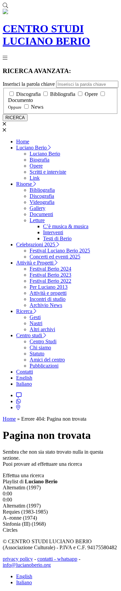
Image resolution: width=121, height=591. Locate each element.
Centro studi (29, 335)
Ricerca (25, 311)
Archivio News (46, 305)
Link (35, 178)
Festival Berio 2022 (50, 281)
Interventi (53, 232)
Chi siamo (40, 347)
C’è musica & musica (65, 226)
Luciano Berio (32, 147)
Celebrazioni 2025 (36, 244)
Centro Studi (43, 341)
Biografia (39, 160)
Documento (20, 100)
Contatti (24, 372)
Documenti (41, 214)
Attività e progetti (48, 293)
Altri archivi (42, 329)
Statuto (37, 353)
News (37, 107)
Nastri (36, 323)
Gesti (35, 317)
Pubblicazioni (44, 366)
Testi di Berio (57, 238)
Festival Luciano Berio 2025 (60, 250)
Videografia (42, 202)
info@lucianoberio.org (27, 565)
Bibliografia (62, 94)
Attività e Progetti (35, 263)
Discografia (28, 94)
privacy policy (18, 559)
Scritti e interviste (48, 172)
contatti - (47, 559)
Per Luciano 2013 (49, 287)
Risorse (24, 184)
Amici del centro (47, 359)
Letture (37, 220)
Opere (91, 94)
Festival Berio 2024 (50, 269)
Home (22, 141)
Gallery (37, 208)
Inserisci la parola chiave (29, 84)
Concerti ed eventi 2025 (55, 256)
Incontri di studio (48, 299)
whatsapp (67, 559)
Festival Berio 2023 (50, 275)
